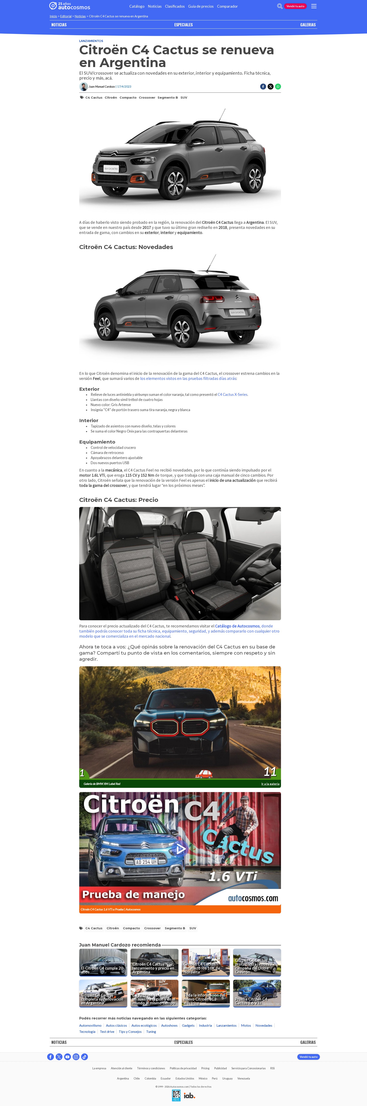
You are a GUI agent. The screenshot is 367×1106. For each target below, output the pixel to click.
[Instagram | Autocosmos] (76, 1056)
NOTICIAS (58, 24)
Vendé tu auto (295, 6)
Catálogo (136, 6)
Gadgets (188, 1025)
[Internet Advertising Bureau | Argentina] (189, 1096)
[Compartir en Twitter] (271, 87)
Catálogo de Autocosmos (237, 626)
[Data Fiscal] (176, 1096)
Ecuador (166, 1078)
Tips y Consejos (130, 1031)
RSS (272, 1068)
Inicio (53, 16)
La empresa (99, 1068)
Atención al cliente (121, 1068)
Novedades (263, 1025)
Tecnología (87, 1031)
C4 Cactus (93, 97)
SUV (184, 97)
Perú (214, 1078)
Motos (246, 1025)
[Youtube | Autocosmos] (67, 1056)
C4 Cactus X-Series (232, 394)
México (203, 1078)
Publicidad (220, 1068)
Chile (137, 1078)
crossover (147, 97)
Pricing (205, 1068)
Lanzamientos (91, 41)
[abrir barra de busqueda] (279, 6)
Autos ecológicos (144, 1025)
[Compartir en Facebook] (263, 87)
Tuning (151, 1031)
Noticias (155, 6)
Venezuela (243, 1078)
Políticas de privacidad (183, 1068)
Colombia (150, 1078)
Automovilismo (90, 1025)
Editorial (66, 16)
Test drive (107, 1031)
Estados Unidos (185, 1078)
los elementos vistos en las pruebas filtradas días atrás (188, 378)
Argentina (123, 1078)
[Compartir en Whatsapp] (278, 87)
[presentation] (180, 723)
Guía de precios (201, 6)
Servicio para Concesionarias (248, 1068)
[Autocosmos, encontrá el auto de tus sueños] (70, 6)
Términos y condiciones (151, 1068)
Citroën (111, 97)
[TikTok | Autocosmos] (84, 1056)
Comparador (227, 6)
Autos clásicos (116, 1025)
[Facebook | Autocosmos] (50, 1056)
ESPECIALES (183, 24)
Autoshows (169, 1025)
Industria (205, 1025)
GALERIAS (308, 24)
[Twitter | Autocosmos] (59, 1056)
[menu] (314, 6)
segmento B (168, 97)
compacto (128, 97)
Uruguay (227, 1078)
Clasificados (175, 6)
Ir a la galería (270, 783)
